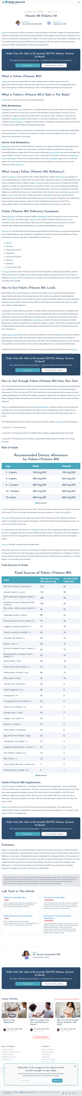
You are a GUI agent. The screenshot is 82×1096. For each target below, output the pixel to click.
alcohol (61, 177)
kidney (24, 341)
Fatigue (9, 243)
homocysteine (54, 152)
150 (70, 302)
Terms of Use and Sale (52, 1092)
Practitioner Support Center (11, 1052)
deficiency (11, 216)
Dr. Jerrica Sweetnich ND (32, 24)
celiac (11, 189)
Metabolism (6, 146)
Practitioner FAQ (7, 1049)
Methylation (16, 119)
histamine (19, 164)
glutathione (73, 155)
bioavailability (43, 407)
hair (9, 219)
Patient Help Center (48, 1062)
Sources (5, 544)
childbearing (35, 530)
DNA (20, 109)
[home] (15, 2)
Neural (28, 275)
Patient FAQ (46, 1057)
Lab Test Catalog (7, 1054)
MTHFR (13, 133)
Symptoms (16, 237)
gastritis (71, 192)
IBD (48, 189)
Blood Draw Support (49, 1059)
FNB (27, 386)
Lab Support (46, 1054)
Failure (13, 278)
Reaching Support (48, 1052)
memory (65, 219)
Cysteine (24, 155)
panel (74, 349)
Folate (4, 32)
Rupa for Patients (47, 1049)
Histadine (54, 158)
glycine (13, 158)
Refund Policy (7, 1094)
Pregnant (39, 183)
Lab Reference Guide (8, 1057)
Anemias (5, 231)
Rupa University (7, 1059)
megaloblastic (38, 320)
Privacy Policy (40, 1092)
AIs (3, 509)
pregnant (7, 272)
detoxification (17, 122)
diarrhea (32, 219)
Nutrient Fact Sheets (34, 12)
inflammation (42, 216)
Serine (4, 158)
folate (12, 302)
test (48, 293)
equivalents (59, 422)
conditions (12, 177)
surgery (10, 195)
